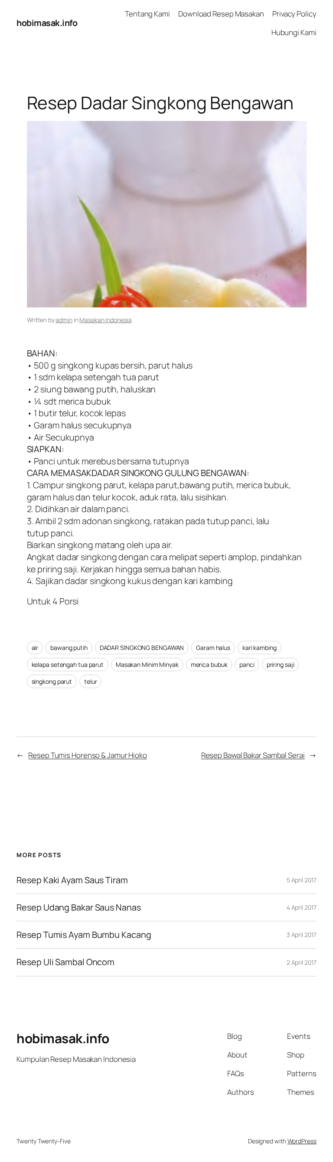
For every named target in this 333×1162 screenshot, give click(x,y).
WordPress (302, 1141)
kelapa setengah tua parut (68, 664)
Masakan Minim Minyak (147, 664)
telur (90, 681)
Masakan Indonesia (105, 320)
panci (247, 664)
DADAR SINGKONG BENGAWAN (142, 647)
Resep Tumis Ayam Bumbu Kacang (83, 935)
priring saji (280, 664)
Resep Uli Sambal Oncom (65, 962)
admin (64, 320)
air (35, 647)
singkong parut (52, 681)
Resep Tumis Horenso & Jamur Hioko (87, 755)
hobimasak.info (46, 23)
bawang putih (69, 647)
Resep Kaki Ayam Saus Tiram (71, 880)
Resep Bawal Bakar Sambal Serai (253, 755)
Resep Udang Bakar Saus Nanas (78, 907)
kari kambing (259, 647)
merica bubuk (209, 664)
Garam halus (213, 647)
